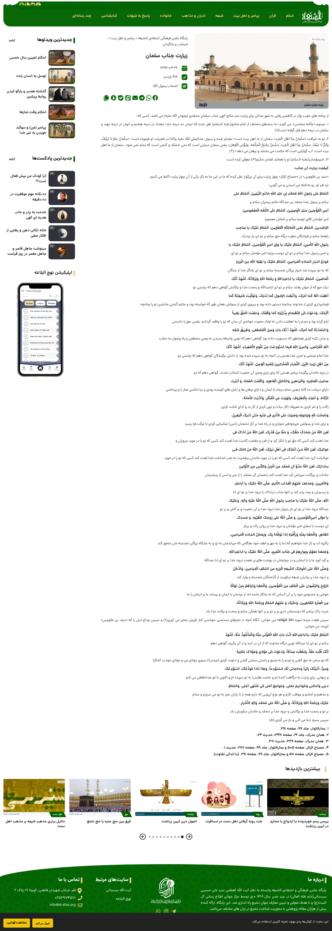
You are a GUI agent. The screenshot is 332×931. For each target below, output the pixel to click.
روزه (258, 814)
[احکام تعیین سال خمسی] (62, 58)
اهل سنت (57, 814)
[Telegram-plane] (174, 911)
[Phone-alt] (27, 4)
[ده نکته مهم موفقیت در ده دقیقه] (62, 197)
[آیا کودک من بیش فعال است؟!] (62, 179)
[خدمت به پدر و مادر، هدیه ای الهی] (62, 215)
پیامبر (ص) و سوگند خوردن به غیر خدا (31, 130)
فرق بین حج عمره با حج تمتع (109, 821)
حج (126, 814)
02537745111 (65, 898)
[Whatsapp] (158, 911)
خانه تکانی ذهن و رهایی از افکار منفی (26, 233)
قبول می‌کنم (43, 923)
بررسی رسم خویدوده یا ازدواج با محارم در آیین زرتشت (299, 824)
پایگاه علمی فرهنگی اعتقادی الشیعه (163, 38)
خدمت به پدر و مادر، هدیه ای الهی (30, 215)
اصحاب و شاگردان (175, 44)
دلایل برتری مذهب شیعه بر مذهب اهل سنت (35, 824)
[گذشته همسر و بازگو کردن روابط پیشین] (62, 94)
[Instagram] (166, 911)
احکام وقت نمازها (32, 112)
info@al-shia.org (63, 905)
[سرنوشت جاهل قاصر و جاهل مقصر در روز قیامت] (62, 251)
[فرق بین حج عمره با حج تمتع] (100, 797)
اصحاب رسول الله (165, 86)
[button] (290, 16)
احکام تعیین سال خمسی (27, 58)
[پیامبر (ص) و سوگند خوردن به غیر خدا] (62, 130)
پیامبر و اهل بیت (123, 38)
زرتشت (322, 814)
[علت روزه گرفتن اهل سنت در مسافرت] (232, 797)
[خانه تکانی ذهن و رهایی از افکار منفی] (62, 233)
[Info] (38, 4)
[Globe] (21, 4)
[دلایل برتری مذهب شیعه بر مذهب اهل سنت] (34, 797)
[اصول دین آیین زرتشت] (166, 797)
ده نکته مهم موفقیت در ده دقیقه (28, 196)
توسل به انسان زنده (31, 76)
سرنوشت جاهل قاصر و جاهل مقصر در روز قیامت (26, 251)
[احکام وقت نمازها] (62, 112)
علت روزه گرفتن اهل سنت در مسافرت (234, 821)
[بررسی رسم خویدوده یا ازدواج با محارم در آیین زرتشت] (298, 797)
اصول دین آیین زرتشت (179, 821)
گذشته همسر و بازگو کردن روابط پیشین (26, 94)
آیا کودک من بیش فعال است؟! (28, 178)
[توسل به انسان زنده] (62, 76)
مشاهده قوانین (17, 922)
